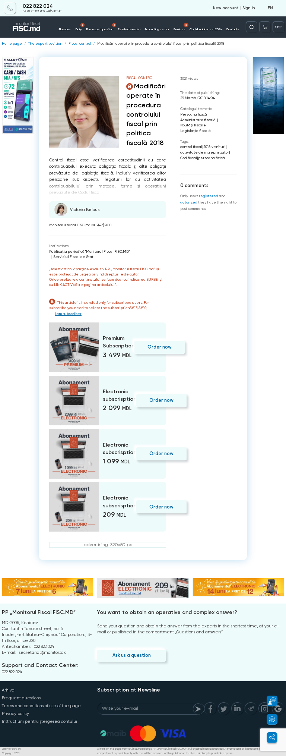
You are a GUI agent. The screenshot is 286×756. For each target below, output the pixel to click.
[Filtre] (278, 27)
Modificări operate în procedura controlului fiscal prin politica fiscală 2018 (160, 43)
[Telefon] (9, 8)
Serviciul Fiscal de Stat (73, 257)
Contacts (232, 29)
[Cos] (265, 27)
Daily (79, 27)
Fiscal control (80, 43)
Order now (159, 347)
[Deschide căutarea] (251, 27)
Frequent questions (21, 698)
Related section (129, 29)
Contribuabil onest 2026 (206, 29)
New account (226, 8)
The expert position (100, 27)
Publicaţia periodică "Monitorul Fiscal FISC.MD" (89, 251)
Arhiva (8, 690)
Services (180, 27)
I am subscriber (68, 314)
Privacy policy (15, 713)
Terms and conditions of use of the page (41, 705)
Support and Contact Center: (40, 665)
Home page (12, 43)
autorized (188, 202)
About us (64, 29)
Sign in (248, 8)
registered (208, 196)
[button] (268, 701)
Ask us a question (131, 655)
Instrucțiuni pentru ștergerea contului (39, 721)
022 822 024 (38, 6)
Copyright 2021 (10, 753)
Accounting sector (156, 29)
